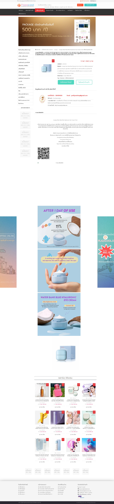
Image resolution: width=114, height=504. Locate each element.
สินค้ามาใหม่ (78, 10)
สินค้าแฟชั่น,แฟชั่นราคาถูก (24, 49)
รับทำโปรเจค (62, 488)
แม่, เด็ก (20, 81)
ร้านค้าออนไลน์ (62, 487)
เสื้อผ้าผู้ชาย (57, 7)
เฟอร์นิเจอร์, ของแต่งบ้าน (24, 78)
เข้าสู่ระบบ (93, 0)
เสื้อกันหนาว (22, 492)
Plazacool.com (83, 502)
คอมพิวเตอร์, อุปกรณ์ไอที (24, 62)
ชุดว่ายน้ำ (65, 7)
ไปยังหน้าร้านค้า (84, 82)
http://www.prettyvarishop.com (61, 105)
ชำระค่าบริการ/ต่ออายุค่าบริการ (46, 490)
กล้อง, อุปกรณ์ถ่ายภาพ (23, 94)
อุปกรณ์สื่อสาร (21, 97)
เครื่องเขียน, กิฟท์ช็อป (23, 65)
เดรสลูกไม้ (61, 7)
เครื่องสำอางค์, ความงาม (23, 53)
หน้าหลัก (38, 49)
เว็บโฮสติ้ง (61, 490)
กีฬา (19, 90)
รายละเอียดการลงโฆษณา (45, 492)
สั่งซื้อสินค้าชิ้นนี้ (65, 82)
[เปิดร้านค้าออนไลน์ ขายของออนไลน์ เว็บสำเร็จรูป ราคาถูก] (57, 31)
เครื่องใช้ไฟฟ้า (21, 68)
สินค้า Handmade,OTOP (23, 100)
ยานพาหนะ (20, 84)
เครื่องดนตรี (21, 71)
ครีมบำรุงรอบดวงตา (69, 78)
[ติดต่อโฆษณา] (25, 115)
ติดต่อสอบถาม (22, 13)
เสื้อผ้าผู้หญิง (52, 7)
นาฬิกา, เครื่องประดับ (23, 56)
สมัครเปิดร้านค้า (90, 4)
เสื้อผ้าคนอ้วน (70, 7)
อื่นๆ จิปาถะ (21, 103)
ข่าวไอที (61, 494)
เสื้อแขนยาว (22, 494)
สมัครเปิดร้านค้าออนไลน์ (44, 487)
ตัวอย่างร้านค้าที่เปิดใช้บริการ (45, 494)
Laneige (56, 49)
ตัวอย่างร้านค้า (49, 10)
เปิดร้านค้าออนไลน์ (85, 0)
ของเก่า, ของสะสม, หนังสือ (24, 75)
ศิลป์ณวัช (61, 492)
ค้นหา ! (81, 5)
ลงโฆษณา (70, 10)
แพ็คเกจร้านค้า (39, 10)
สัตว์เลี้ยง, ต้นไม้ (22, 87)
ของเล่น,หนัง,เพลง (22, 59)
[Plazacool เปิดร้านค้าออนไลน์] (25, 5)
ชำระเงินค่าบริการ (60, 10)
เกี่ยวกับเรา (87, 10)
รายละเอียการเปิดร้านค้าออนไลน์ (46, 488)
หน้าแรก (21, 10)
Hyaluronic (62, 78)
